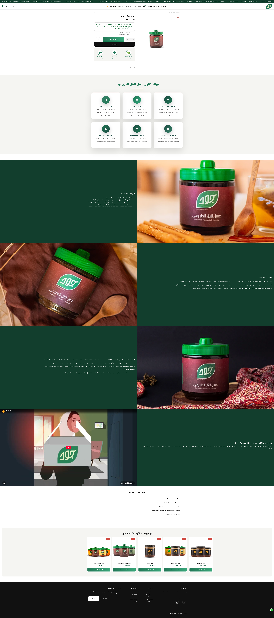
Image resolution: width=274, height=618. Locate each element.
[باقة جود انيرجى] (124, 549)
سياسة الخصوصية (149, 592)
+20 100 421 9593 (183, 597)
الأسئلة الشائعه (133, 599)
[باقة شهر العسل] (99, 549)
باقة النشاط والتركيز (149, 563)
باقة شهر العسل (98, 563)
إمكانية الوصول (150, 601)
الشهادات (135, 601)
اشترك (93, 599)
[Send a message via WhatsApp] (271, 610)
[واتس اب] (175, 603)
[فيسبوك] (185, 603)
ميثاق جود (135, 596)
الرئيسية (178, 12)
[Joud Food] (269, 6)
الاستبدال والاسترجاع (149, 596)
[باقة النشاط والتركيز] (150, 549)
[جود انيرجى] (201, 549)
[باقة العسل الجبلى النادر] (175, 549)
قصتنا (136, 592)
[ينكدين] (178, 603)
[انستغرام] (182, 603)
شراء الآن (114, 44)
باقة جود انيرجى (124, 563)
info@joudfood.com (183, 599)
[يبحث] (13, 6)
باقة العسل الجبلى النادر (175, 563)
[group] (156, 34)
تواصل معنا (134, 594)
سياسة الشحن (150, 599)
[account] (10, 6)
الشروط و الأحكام (149, 594)
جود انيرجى (201, 563)
